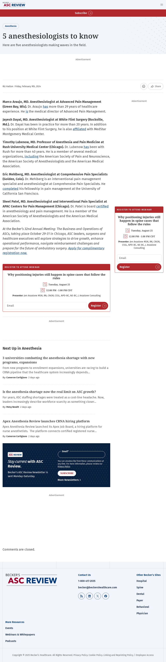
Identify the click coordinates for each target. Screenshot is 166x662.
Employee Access (145, 655)
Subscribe (81, 13)
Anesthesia (11, 26)
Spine (139, 587)
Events (9, 628)
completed (10, 189)
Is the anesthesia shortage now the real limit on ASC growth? (49, 392)
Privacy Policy (64, 466)
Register (96, 305)
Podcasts (10, 641)
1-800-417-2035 (86, 580)
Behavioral (142, 606)
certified (102, 206)
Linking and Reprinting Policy (118, 655)
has (45, 106)
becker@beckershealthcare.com (97, 587)
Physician (142, 613)
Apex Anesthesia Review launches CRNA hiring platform (46, 421)
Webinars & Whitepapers (20, 634)
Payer (139, 600)
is (27, 111)
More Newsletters (68, 479)
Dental (140, 593)
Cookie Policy (95, 655)
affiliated (79, 129)
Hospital (141, 580)
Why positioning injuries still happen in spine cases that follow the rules (56, 276)
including (31, 156)
